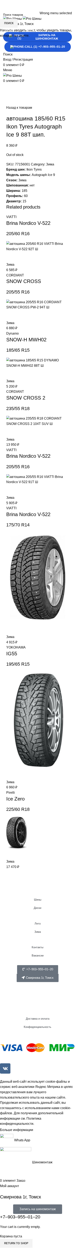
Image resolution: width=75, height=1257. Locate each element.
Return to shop (16, 1243)
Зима (37, 931)
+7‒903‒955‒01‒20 (20, 1216)
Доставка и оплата (37, 1018)
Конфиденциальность (37, 1026)
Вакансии (38, 955)
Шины (37, 899)
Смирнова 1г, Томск (20, 1196)
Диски (37, 907)
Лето (38, 923)
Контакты (37, 947)
